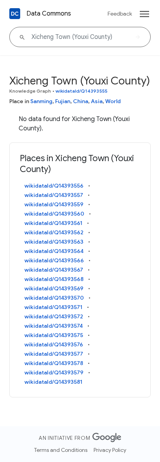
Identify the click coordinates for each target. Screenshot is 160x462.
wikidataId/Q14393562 (53, 232)
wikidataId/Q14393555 (82, 91)
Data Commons (48, 14)
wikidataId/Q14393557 (53, 195)
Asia (97, 101)
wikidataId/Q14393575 (53, 335)
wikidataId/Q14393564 (53, 251)
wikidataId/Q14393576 (53, 344)
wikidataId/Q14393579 (53, 372)
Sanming (41, 101)
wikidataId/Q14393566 (54, 260)
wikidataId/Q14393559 (53, 204)
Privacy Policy (110, 449)
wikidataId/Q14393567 (53, 269)
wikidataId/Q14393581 (53, 381)
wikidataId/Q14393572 (53, 316)
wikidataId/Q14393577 (53, 353)
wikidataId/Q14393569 (53, 288)
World (113, 101)
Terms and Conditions (60, 449)
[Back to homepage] (14, 13)
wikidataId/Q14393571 (53, 307)
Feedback (120, 13)
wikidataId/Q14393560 (54, 213)
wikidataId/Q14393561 (53, 223)
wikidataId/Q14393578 (53, 363)
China (80, 101)
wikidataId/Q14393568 (53, 279)
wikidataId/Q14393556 (53, 185)
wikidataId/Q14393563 (53, 241)
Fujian (62, 101)
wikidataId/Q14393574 (53, 325)
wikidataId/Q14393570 (54, 297)
